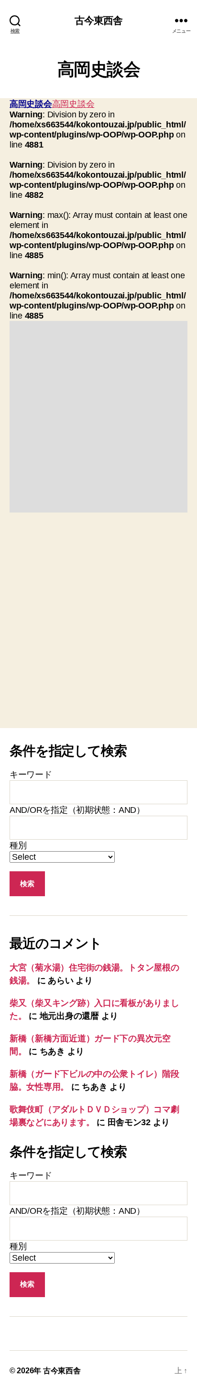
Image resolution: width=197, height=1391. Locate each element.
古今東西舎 (99, 20)
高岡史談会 (31, 104)
